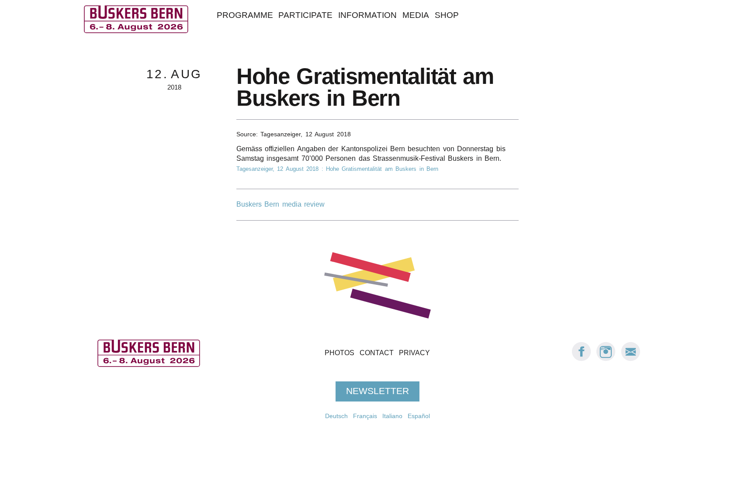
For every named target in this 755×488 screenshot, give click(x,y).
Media (415, 15)
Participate (305, 15)
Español (419, 415)
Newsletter (377, 391)
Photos (339, 352)
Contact (377, 352)
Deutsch (336, 415)
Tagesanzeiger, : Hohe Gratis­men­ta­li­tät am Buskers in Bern (337, 169)
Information (367, 15)
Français (365, 415)
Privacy (414, 352)
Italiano (392, 415)
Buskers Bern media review (280, 204)
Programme (245, 15)
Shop (447, 15)
